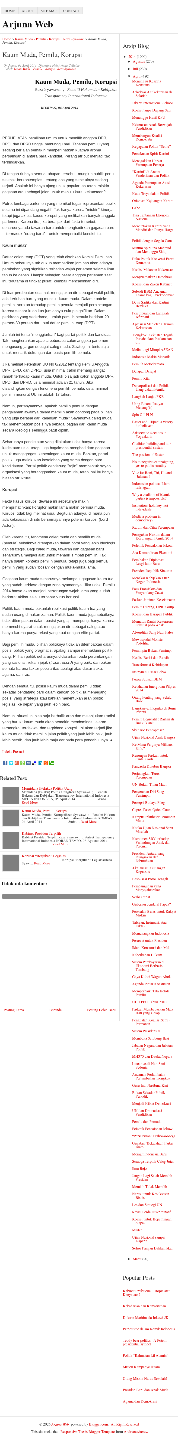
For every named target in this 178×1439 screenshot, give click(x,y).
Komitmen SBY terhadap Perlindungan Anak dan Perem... (151, 842)
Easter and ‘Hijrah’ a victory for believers (152, 423)
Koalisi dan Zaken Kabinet (152, 283)
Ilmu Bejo (139, 1168)
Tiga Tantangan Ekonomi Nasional (150, 217)
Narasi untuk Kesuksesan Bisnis (150, 1195)
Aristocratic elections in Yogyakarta (149, 434)
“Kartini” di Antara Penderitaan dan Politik (150, 173)
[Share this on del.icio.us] (34, 763)
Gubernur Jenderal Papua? (151, 904)
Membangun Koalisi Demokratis (147, 137)
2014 (132, 56)
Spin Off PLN (142, 414)
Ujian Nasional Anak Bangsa (153, 737)
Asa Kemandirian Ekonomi (152, 552)
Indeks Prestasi (13, 751)
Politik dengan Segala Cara (152, 240)
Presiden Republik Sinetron (152, 570)
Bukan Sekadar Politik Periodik (148, 1094)
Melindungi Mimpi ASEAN (152, 349)
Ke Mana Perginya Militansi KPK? (152, 746)
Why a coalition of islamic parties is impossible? (151, 496)
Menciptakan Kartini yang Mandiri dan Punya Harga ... (153, 229)
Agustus (139, 61)
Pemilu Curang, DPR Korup (153, 606)
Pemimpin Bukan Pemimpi (152, 650)
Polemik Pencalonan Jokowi (152, 545)
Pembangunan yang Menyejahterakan (146, 887)
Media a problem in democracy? (146, 518)
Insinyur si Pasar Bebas (149, 671)
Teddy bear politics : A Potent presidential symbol (144, 1342)
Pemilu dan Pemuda (146, 1121)
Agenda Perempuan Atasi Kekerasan (151, 184)
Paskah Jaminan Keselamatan (153, 599)
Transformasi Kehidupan (150, 664)
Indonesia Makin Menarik (151, 356)
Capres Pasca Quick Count (152, 809)
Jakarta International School (152, 102)
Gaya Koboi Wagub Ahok (151, 976)
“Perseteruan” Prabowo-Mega (153, 1135)
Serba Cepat (141, 896)
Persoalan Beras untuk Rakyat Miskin (154, 913)
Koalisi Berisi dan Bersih (150, 657)
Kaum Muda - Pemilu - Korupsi (37, 38)
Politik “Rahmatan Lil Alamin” (145, 1355)
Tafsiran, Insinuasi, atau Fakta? (149, 924)
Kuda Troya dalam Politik (151, 193)
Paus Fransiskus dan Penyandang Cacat (147, 590)
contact (71, 10)
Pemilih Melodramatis (148, 363)
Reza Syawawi (73, 38)
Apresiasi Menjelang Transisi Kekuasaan (153, 325)
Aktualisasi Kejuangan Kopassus (148, 869)
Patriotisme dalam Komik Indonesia (149, 1328)
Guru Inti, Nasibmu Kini (150, 1085)
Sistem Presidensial (146, 1030)
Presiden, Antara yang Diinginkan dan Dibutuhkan (148, 857)
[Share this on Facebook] (5, 763)
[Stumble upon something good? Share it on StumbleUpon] (22, 763)
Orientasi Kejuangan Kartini (152, 200)
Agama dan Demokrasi (140, 1401)
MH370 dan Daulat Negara (152, 1056)
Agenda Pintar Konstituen (151, 983)
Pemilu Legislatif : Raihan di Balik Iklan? (153, 720)
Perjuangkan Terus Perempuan (145, 775)
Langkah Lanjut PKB (148, 396)
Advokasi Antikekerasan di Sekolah (152, 93)
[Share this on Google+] (17, 763)
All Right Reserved (125, 1424)
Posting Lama (14, 1009)
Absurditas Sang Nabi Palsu (152, 632)
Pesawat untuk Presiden (149, 940)
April (137, 76)
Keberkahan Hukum (147, 954)
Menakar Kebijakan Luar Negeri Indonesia (150, 579)
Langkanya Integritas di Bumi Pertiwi (154, 710)
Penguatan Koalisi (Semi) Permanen (150, 1021)
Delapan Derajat (144, 371)
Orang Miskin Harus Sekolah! (145, 1378)
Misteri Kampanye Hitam (141, 1366)
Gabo (136, 207)
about (28, 10)
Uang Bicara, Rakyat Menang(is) (147, 405)
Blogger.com (98, 1424)
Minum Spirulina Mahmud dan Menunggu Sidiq (151, 249)
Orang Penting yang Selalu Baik (152, 699)
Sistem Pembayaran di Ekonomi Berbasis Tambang (148, 965)
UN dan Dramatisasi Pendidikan (147, 1112)
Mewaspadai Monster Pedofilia (148, 641)
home (10, 10)
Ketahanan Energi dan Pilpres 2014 (154, 688)
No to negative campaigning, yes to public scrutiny (153, 463)
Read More (30, 802)
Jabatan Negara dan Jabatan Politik (152, 1047)
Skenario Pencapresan (148, 729)
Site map (48, 10)
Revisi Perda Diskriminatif (151, 1211)
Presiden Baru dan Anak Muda (145, 1389)
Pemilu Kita (140, 378)
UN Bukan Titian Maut (149, 784)
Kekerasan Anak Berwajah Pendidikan (152, 126)
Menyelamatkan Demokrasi (152, 276)
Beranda (55, 1009)
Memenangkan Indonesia (150, 933)
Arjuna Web (27, 23)
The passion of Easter (148, 454)
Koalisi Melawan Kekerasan (153, 269)
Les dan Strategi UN (147, 1204)
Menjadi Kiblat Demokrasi (151, 1103)
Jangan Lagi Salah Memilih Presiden (152, 1177)
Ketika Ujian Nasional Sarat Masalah (152, 829)
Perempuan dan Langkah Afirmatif (150, 315)
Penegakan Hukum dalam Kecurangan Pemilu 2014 (152, 536)
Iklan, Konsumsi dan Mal (150, 947)
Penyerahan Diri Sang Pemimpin (148, 793)
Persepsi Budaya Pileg (148, 802)
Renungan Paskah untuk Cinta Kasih (150, 757)
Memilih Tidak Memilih (149, 1186)
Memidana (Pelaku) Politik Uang (47, 788)
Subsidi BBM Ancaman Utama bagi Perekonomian (153, 293)
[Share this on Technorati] (51, 763)
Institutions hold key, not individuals (150, 507)
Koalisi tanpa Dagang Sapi (151, 110)
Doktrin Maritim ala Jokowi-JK (145, 1317)
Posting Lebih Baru (101, 1009)
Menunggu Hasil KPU (148, 117)
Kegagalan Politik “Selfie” (151, 146)
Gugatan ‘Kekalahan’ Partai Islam (152, 1145)
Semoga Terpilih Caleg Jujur (153, 1161)
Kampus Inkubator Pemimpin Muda (153, 818)
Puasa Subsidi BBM (147, 679)
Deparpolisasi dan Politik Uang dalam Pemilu (150, 387)
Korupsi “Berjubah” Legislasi (44, 855)
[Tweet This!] (11, 763)
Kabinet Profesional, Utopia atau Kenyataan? (146, 1292)
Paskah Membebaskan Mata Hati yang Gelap (152, 1011)
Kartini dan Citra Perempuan (153, 527)
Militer (137, 1229)
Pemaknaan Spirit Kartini (150, 153)
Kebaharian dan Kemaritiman (144, 1305)
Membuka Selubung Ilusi (150, 1038)
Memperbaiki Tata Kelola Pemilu (150, 992)
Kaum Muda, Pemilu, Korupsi (45, 810)
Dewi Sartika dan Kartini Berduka (150, 304)
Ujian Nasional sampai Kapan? (148, 1239)
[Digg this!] (28, 763)
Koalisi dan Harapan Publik (152, 614)
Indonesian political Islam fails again (150, 485)
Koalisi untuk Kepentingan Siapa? (152, 1221)
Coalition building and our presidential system (151, 445)
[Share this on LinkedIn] (40, 763)
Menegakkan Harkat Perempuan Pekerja (148, 162)
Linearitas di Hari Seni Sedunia (148, 1065)
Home (6, 38)
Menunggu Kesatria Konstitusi (146, 82)
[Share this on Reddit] (46, 763)
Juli (136, 68)
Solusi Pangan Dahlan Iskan (152, 1248)
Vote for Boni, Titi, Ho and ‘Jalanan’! (152, 474)
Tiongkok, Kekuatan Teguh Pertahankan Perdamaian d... (152, 338)
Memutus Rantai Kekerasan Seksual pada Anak (152, 623)
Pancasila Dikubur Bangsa (151, 766)
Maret (137, 1258)
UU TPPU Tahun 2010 (149, 1001)
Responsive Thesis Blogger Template (87, 1431)
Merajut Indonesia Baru (149, 1153)
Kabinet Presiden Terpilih (41, 833)
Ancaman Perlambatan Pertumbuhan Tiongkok (151, 1076)
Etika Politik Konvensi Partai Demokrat (153, 260)
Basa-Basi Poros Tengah (150, 878)
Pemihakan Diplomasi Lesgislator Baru (148, 561)
